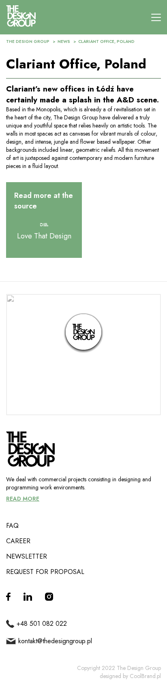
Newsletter (26, 556)
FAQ (12, 525)
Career (18, 541)
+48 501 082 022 (42, 623)
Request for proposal (45, 571)
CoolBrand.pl (145, 676)
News (64, 41)
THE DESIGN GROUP (27, 41)
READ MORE (22, 499)
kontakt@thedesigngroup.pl (55, 641)
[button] (83, 333)
